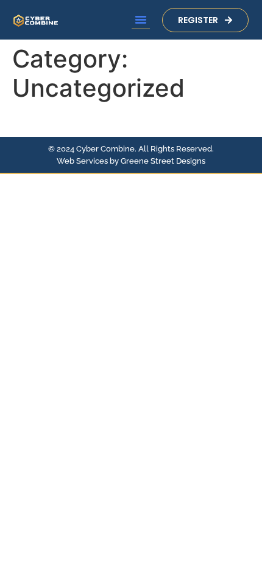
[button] (141, 19)
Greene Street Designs (163, 160)
